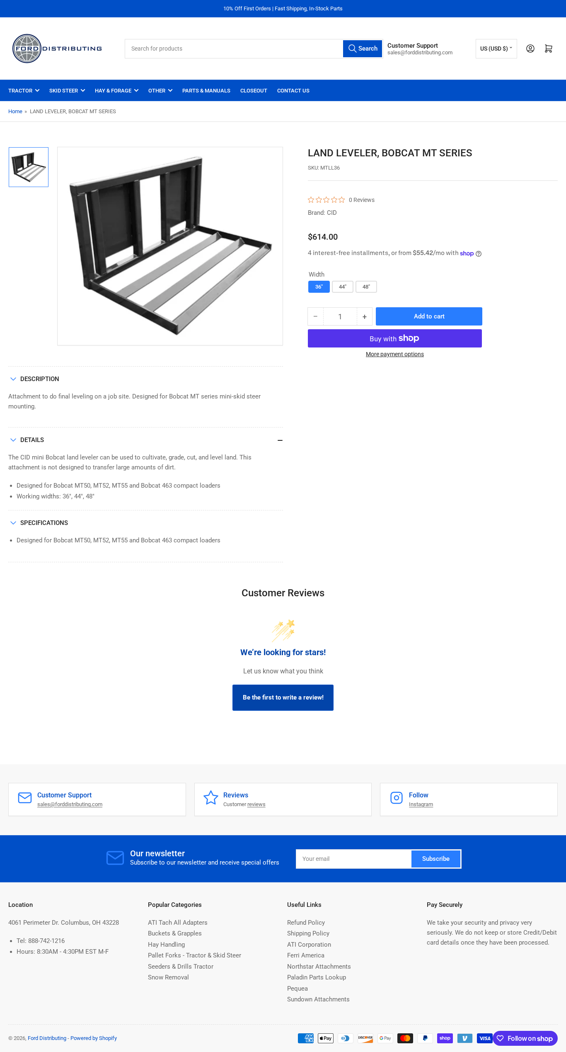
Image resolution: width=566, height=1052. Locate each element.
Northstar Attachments (319, 966)
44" (342, 287)
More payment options (395, 354)
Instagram (421, 804)
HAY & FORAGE (113, 90)
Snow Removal (168, 977)
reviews (256, 804)
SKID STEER (63, 90)
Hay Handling (166, 944)
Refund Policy (306, 922)
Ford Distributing (47, 1038)
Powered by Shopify (93, 1038)
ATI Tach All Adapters (178, 922)
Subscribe (436, 858)
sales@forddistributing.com (69, 804)
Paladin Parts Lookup (316, 977)
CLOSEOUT (253, 90)
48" (366, 287)
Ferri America (305, 955)
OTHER (156, 90)
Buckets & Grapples (175, 933)
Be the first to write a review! (283, 697)
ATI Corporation (309, 944)
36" (319, 287)
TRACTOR (20, 90)
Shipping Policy (308, 933)
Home (15, 111)
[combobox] (254, 48)
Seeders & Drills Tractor (180, 966)
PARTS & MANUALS (206, 90)
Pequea (297, 988)
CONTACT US (293, 90)
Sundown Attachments (318, 999)
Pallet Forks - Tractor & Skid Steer (194, 955)
